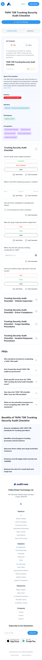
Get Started (33, 4)
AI (21, 515)
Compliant (21, 161)
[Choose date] (36, 255)
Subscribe (32, 633)
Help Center (21, 593)
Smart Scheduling (21, 522)
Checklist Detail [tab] (12, 31)
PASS (21, 231)
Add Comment (32, 174)
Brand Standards (21, 574)
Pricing (21, 612)
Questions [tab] (30, 31)
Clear (21, 169)
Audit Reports (21, 535)
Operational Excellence (21, 570)
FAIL (21, 227)
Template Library (21, 599)
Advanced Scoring (21, 538)
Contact (21, 615)
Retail (21, 560)
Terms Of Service (26, 655)
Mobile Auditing (21, 518)
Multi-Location (21, 532)
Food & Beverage (21, 550)
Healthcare (21, 557)
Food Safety (21, 567)
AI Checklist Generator (21, 596)
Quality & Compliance (21, 580)
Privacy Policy (15, 655)
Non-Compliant (21, 165)
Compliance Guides (21, 603)
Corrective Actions (21, 525)
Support (21, 619)
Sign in (23, 4)
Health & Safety (21, 577)
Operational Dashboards (21, 528)
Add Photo (19, 174)
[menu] (3, 4)
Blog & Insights (21, 589)
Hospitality (21, 553)
